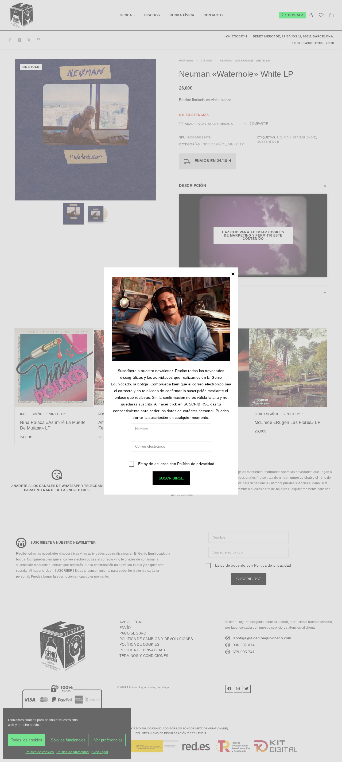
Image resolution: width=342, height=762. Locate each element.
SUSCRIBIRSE (171, 478)
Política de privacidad (195, 464)
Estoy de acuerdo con (175, 464)
